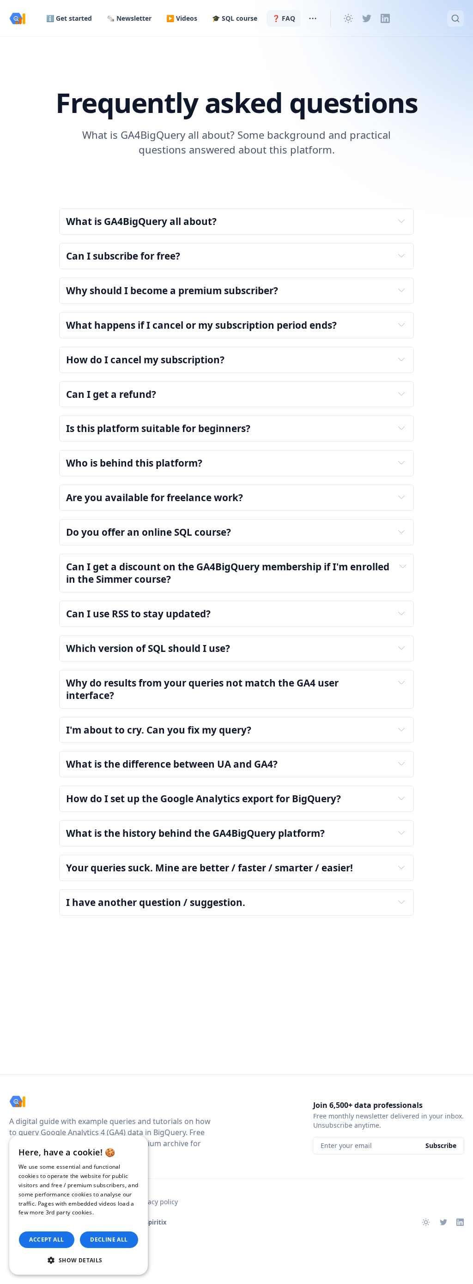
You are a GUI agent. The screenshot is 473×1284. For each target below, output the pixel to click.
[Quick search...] (455, 18)
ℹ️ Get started (69, 18)
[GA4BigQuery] (17, 18)
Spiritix (156, 1222)
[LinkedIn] (385, 18)
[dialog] (78, 1205)
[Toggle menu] (312, 18)
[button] (78, 1260)
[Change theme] (348, 18)
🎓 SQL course (234, 18)
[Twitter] (366, 18)
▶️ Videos (181, 18)
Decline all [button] (108, 1239)
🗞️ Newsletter (129, 18)
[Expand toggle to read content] (401, 220)
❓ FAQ (283, 18)
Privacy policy (157, 1201)
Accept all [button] (46, 1239)
